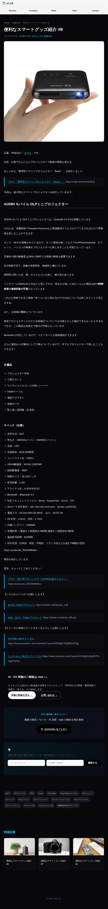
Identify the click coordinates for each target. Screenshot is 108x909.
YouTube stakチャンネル (21, 638)
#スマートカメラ (41, 799)
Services (12, 11)
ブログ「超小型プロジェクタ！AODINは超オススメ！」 (38, 579)
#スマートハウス (81, 799)
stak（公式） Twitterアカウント (25, 617)
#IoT (7, 793)
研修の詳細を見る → (21, 695)
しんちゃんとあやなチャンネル (25, 656)
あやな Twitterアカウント (21, 605)
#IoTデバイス (19, 793)
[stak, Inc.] (7, 3)
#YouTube (52, 793)
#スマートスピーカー (61, 799)
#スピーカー (24, 799)
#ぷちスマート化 (46, 805)
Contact (95, 11)
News (54, 11)
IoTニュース (37, 36)
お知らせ (16, 23)
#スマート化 (29, 805)
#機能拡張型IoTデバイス (68, 805)
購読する (92, 763)
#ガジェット (88, 793)
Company (33, 11)
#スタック (10, 799)
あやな (28, 153)
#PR (31, 793)
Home (6, 23)
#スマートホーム (13, 805)
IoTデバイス (25, 36)
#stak (40, 793)
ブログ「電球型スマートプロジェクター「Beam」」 (36, 181)
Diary (74, 11)
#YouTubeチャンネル (69, 793)
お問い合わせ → (49, 695)
